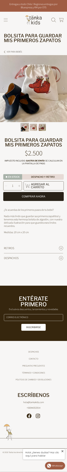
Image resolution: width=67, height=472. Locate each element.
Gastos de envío (35, 161)
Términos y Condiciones (33, 372)
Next (63, 88)
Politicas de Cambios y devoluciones (33, 379)
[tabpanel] (33, 88)
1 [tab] (28, 113)
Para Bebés (14, 52)
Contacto (33, 358)
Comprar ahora (33, 196)
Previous (3, 88)
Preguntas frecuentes (33, 365)
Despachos (33, 351)
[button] (5, 20)
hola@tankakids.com (33, 402)
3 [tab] (38, 113)
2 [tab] (33, 113)
